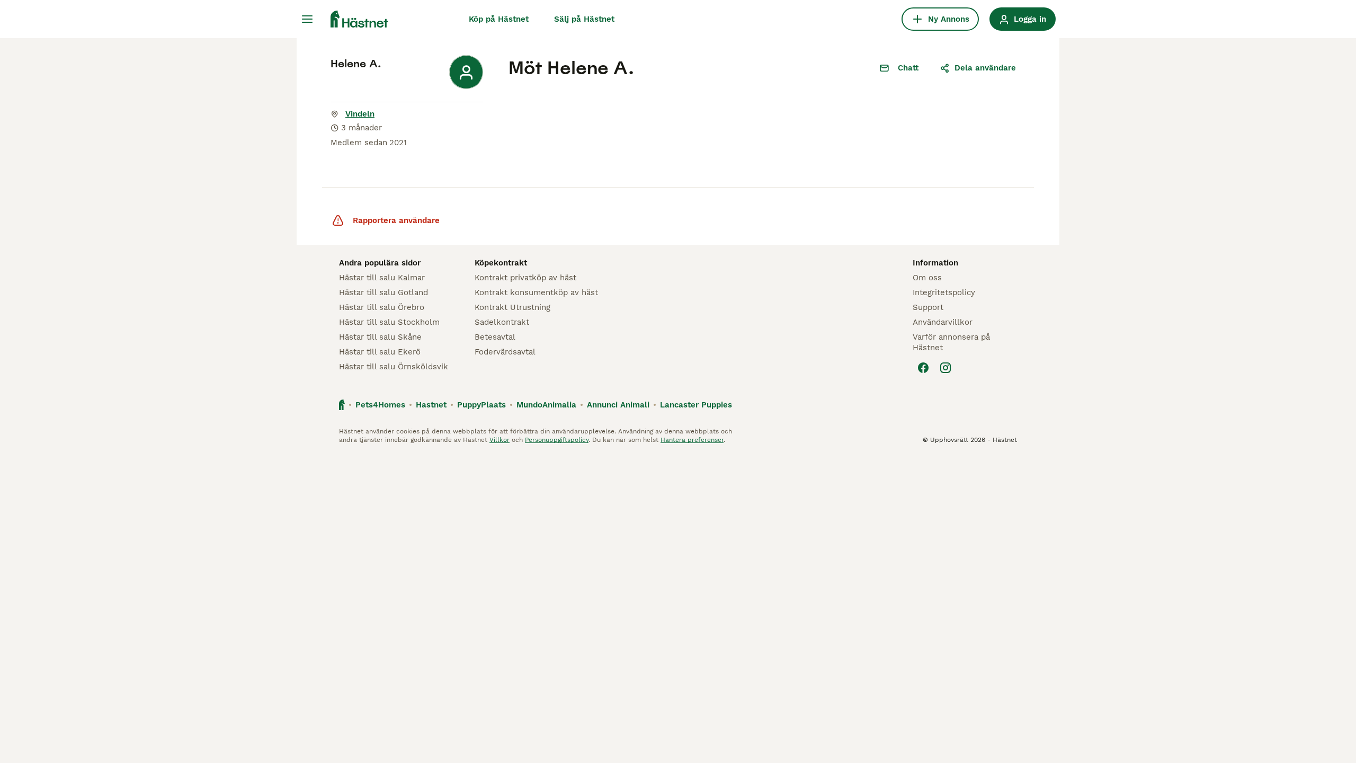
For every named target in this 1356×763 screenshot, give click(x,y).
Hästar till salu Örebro (381, 307)
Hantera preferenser (692, 439)
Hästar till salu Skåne (380, 337)
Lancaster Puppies (696, 405)
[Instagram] (945, 367)
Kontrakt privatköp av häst (525, 277)
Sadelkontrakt (502, 322)
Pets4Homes (380, 405)
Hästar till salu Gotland (383, 292)
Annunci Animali (618, 405)
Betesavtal (495, 337)
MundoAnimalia (546, 405)
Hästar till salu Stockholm (389, 322)
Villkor (499, 439)
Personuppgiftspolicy (556, 439)
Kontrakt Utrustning (512, 307)
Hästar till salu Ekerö (380, 352)
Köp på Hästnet (499, 19)
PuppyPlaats (481, 405)
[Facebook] (923, 367)
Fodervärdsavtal (505, 352)
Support (928, 307)
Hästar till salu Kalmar (382, 277)
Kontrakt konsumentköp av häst (536, 292)
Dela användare (985, 68)
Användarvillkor (943, 322)
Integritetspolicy (944, 292)
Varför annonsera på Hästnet (951, 342)
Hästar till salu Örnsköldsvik (393, 366)
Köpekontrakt (501, 263)
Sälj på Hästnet (584, 19)
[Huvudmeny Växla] (307, 19)
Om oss (927, 277)
